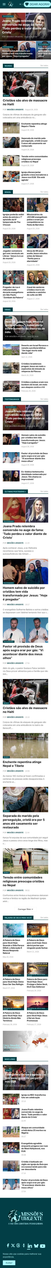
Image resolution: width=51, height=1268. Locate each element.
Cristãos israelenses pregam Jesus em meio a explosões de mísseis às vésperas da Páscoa (33, 367)
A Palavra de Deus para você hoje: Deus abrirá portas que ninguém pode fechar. (37, 944)
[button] (4, 4)
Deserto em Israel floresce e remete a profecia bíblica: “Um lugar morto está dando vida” (34, 349)
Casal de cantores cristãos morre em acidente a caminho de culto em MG (36, 291)
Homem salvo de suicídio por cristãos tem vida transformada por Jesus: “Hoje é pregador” (33, 439)
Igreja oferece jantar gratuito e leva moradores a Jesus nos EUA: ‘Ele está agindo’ (34, 176)
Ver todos (44, 66)
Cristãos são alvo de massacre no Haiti (25, 102)
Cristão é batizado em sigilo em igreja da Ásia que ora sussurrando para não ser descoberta (34, 1165)
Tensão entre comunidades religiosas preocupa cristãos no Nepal (34, 159)
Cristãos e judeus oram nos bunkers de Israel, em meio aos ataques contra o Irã (34, 384)
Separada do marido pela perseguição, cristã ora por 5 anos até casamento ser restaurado (34, 142)
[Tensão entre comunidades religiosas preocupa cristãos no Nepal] (11, 160)
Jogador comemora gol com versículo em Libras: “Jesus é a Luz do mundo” (13, 255)
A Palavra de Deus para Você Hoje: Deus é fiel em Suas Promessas (37, 1017)
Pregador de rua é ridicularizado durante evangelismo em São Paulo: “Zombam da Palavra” (13, 292)
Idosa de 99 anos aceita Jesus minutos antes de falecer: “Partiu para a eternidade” (37, 256)
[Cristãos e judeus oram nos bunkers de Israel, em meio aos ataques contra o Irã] (11, 386)
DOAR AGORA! (40, 4)
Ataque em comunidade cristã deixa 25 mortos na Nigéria (33, 1130)
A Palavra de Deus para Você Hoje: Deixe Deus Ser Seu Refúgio (13, 981)
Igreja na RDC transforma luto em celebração (33, 1096)
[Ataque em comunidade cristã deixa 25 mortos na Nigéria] (11, 1131)
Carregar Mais (24, 909)
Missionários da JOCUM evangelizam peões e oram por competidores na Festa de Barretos (37, 219)
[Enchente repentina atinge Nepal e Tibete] (11, 127)
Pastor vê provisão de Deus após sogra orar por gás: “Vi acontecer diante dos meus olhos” (34, 457)
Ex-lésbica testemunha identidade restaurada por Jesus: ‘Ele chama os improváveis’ (34, 475)
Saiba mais (19, 1257)
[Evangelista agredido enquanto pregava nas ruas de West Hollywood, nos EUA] (11, 1147)
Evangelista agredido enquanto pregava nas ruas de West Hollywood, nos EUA (34, 1147)
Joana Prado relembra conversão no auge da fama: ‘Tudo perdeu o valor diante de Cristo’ (25, 532)
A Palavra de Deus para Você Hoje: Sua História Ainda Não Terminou (12, 1017)
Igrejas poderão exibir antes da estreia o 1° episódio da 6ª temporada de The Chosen (13, 219)
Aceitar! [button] (9, 1263)
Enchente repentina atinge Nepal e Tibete (34, 124)
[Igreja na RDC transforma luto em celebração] (11, 1099)
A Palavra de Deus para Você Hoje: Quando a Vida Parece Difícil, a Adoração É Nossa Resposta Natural (13, 946)
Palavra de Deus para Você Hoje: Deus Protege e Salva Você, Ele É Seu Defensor (37, 983)
